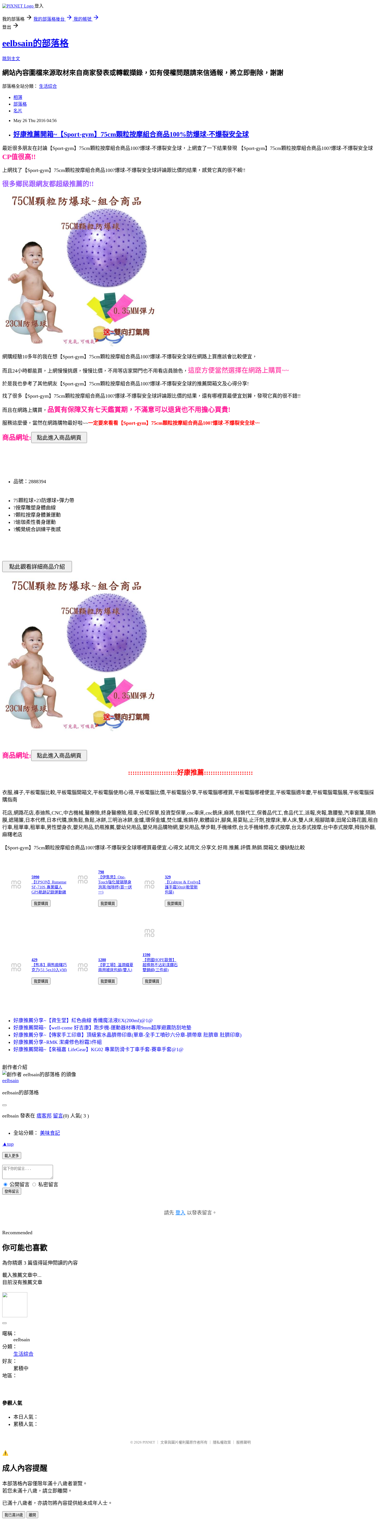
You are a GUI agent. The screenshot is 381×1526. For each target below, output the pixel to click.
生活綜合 (48, 86)
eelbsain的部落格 (35, 43)
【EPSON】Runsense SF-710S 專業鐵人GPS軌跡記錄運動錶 (49, 887)
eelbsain (10, 1080)
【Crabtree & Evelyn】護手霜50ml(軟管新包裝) (183, 887)
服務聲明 (243, 1442)
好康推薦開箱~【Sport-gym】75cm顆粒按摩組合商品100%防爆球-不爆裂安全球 (131, 134)
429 (34, 960)
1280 (102, 960)
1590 (146, 955)
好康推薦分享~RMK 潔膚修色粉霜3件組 (57, 1042)
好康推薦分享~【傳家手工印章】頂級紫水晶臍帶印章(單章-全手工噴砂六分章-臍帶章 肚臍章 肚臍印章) (127, 1035)
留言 (58, 1116)
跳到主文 (11, 58)
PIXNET (149, 1442)
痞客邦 (44, 1116)
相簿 (17, 97)
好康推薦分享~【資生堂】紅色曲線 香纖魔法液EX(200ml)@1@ (83, 1020)
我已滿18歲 (13, 1515)
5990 (35, 877)
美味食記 (50, 1133)
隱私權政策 (222, 1442)
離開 (32, 1515)
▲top (8, 1144)
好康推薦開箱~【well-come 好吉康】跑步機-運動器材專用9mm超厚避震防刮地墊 (102, 1028)
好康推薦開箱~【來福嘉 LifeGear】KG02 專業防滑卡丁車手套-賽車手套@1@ (98, 1049)
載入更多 (11, 1156)
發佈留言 (11, 1191)
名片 (17, 110)
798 (101, 872)
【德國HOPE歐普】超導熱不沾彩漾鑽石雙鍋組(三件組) (160, 965)
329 (168, 877)
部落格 (20, 104)
